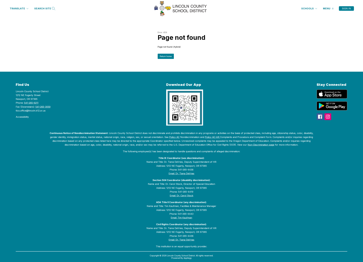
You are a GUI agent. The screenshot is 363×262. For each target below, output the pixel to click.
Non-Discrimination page (261, 144)
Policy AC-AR (212, 137)
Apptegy (188, 258)
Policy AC (174, 137)
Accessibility (22, 116)
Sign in (346, 8)
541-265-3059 (42, 106)
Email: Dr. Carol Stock (181, 195)
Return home (166, 56)
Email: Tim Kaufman (181, 217)
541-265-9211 (31, 102)
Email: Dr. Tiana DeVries (181, 173)
